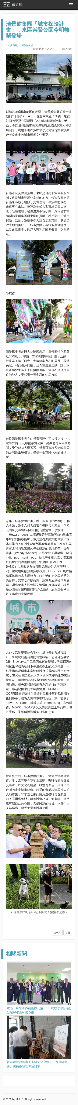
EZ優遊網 (12, 45)
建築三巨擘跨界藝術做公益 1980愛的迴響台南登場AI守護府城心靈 (39, 1010)
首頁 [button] (68, 932)
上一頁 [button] (57, 932)
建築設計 (28, 45)
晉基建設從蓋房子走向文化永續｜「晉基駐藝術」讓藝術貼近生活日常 (37, 1064)
